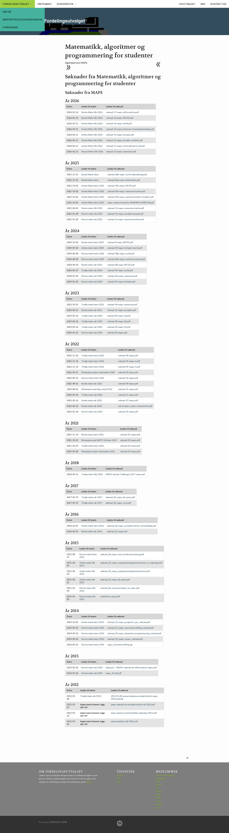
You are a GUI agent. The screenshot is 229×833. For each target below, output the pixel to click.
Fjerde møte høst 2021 (92, 434)
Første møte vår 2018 (92, 667)
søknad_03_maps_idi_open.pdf (120, 497)
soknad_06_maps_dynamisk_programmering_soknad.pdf (134, 633)
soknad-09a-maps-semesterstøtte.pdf (126, 191)
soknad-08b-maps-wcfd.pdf (120, 253)
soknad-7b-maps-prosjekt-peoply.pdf (125, 213)
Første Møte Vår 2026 (92, 151)
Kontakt (120, 775)
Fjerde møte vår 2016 (91, 531)
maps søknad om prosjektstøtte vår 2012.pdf (133, 704)
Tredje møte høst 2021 (92, 445)
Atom (119, 782)
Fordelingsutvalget (16, 3)
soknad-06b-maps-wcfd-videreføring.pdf (127, 174)
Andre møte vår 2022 (91, 400)
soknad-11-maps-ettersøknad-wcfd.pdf (125, 146)
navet (158, 801)
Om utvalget (187, 3)
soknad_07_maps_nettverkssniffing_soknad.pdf (130, 627)
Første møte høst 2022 (92, 378)
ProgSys (159, 804)
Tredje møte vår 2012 (90, 696)
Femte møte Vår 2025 (92, 208)
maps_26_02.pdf (113, 673)
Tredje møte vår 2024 (91, 270)
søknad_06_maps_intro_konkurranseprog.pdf (122, 554)
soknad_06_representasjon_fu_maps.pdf (119, 588)
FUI (157, 788)
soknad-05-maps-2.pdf (129, 361)
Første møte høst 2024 (92, 253)
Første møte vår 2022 (92, 411)
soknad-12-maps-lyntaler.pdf (120, 134)
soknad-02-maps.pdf (130, 445)
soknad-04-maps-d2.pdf (118, 321)
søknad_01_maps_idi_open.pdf (115, 579)
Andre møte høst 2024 (92, 248)
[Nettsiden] (119, 823)
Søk (202, 3)
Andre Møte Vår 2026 (92, 123)
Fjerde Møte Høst (90, 174)
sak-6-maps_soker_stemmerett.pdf (135, 406)
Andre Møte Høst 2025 (92, 185)
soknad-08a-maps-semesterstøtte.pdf (126, 259)
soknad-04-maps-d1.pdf (118, 327)
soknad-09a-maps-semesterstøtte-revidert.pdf (130, 197)
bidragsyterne (58, 822)
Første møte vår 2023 (92, 332)
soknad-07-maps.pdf (128, 400)
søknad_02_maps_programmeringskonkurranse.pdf (125, 571)
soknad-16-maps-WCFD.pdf (119, 117)
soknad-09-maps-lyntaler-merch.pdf (124, 248)
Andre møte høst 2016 (92, 525)
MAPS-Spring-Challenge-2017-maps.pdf (125, 474)
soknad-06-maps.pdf (128, 355)
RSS (118, 778)
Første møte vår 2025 (92, 213)
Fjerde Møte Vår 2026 (92, 112)
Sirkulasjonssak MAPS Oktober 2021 (99, 440)
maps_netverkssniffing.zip (120, 644)
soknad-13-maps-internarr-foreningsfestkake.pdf (130, 129)
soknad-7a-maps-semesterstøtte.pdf (125, 219)
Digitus (159, 785)
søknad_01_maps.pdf (117, 531)
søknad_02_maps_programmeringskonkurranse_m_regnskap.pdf (131, 562)
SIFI (157, 808)
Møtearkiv (45, 3)
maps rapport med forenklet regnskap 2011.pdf (134, 713)
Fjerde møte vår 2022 (91, 383)
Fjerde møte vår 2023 (91, 310)
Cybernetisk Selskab (165, 775)
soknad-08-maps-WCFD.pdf (120, 264)
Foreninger (10, 27)
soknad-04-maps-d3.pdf (118, 315)
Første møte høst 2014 (92, 627)
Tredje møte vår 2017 (91, 497)
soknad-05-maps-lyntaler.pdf (121, 281)
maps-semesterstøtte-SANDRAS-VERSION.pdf (130, 202)
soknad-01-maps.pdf (128, 389)
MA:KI (158, 791)
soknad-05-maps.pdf (128, 378)
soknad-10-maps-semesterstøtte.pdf (125, 208)
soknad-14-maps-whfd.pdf (119, 123)
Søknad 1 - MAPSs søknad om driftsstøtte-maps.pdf (131, 667)
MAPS (158, 795)
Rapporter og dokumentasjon (22, 19)
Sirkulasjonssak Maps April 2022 (96, 389)
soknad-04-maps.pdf (117, 332)
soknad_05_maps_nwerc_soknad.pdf (125, 639)
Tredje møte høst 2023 (92, 304)
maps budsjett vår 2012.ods (124, 721)
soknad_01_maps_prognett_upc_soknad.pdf (128, 622)
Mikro (158, 798)
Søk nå (7, 11)
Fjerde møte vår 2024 (91, 264)
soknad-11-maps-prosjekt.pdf (121, 310)
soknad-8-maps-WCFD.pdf (120, 242)
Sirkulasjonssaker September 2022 (98, 372)
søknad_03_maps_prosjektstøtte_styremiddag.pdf (131, 525)
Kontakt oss (218, 3)
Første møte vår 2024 (92, 276)
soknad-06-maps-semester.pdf (122, 276)
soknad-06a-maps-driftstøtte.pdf (123, 180)
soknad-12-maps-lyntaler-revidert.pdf (124, 140)
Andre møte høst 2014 (92, 622)
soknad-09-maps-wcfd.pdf (120, 270)
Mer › (89, 782)
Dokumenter (65, 3)
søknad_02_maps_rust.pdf (118, 502)
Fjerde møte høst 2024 (92, 242)
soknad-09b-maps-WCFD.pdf (121, 185)
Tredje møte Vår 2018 (92, 474)
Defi (158, 782)
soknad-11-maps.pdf (128, 394)
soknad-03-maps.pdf (128, 372)
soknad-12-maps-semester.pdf (121, 151)
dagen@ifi (160, 778)
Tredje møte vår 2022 (91, 394)
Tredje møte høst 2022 (92, 355)
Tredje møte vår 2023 (91, 315)
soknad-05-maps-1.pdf (129, 366)
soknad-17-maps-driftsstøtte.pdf (122, 112)
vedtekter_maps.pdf (110, 596)
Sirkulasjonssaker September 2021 (98, 451)
